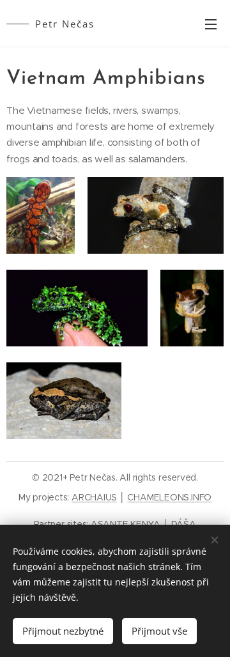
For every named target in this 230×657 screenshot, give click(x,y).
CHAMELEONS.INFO (169, 497)
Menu (211, 23)
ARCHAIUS (94, 497)
